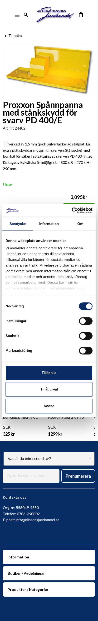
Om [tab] (80, 224)
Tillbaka (12, 36)
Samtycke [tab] (18, 224)
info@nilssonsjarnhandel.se (37, 519)
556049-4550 (27, 507)
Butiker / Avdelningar (26, 573)
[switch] (86, 321)
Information (18, 557)
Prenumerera (78, 476)
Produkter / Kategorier (28, 589)
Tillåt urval (49, 389)
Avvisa (49, 406)
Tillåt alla (49, 373)
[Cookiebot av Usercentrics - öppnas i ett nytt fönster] (72, 210)
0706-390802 (28, 513)
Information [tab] (49, 224)
